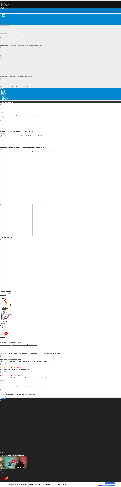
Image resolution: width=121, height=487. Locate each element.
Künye (3, 1)
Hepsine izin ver (110, 483)
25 (7, 333)
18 (7, 332)
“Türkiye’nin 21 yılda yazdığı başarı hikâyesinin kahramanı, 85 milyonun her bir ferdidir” (15, 86)
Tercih (101, 483)
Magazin (4, 20)
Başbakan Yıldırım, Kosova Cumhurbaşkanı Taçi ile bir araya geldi (16, 131)
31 (6, 334)
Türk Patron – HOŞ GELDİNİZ (7, 4)
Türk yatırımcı (14, 342)
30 (5, 334)
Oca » (2, 335)
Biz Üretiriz (2, 367)
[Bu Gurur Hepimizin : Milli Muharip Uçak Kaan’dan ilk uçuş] (3, 64)
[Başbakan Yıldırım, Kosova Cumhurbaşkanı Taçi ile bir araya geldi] (7, 127)
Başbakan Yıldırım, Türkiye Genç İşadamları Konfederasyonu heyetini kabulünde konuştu (23, 115)
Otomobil (4, 18)
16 (5, 332)
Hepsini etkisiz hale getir (106, 485)
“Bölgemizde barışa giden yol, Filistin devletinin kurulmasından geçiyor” (18, 394)
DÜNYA (3, 15)
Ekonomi (4, 17)
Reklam (3, 3)
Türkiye (3, 16)
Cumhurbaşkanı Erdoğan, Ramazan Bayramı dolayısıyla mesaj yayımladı (12, 35)
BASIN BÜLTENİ (5, 5)
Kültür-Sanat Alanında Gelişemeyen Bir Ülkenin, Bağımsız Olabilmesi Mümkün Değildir (22, 147)
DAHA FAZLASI (3, 398)
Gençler (5, 342)
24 (6, 333)
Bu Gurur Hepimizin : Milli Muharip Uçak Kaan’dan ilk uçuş (15, 369)
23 (5, 333)
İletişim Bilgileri (5, 2)
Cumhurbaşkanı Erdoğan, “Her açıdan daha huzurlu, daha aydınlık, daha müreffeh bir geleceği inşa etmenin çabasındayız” (21, 45)
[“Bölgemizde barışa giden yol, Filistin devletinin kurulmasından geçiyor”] (2, 391)
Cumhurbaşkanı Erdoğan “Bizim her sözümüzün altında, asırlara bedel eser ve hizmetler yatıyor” (17, 76)
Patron (3, 21)
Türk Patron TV (5, 23)
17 (6, 332)
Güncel (3, 14)
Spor (3, 19)
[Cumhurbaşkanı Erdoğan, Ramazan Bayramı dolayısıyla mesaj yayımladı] (3, 33)
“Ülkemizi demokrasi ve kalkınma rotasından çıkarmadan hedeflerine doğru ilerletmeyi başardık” (17, 55)
